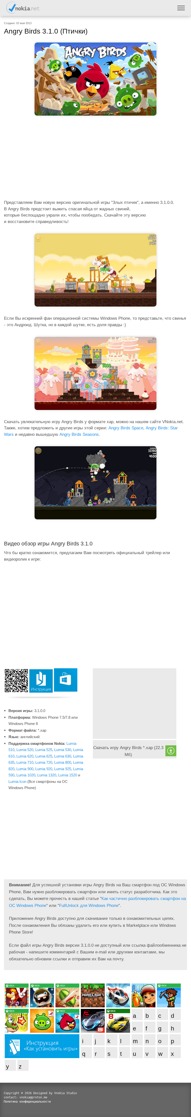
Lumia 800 (62, 762)
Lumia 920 (43, 769)
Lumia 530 (62, 750)
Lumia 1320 (46, 775)
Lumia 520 (24, 750)
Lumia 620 (24, 756)
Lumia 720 (43, 762)
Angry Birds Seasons (79, 434)
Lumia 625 (43, 756)
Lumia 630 (62, 756)
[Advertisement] (95, 159)
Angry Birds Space (125, 428)
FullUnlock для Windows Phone (88, 905)
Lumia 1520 (67, 775)
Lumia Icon (17, 781)
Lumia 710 (24, 762)
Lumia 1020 (25, 775)
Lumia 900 (24, 769)
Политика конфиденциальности (27, 1101)
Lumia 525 (43, 750)
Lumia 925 (62, 769)
